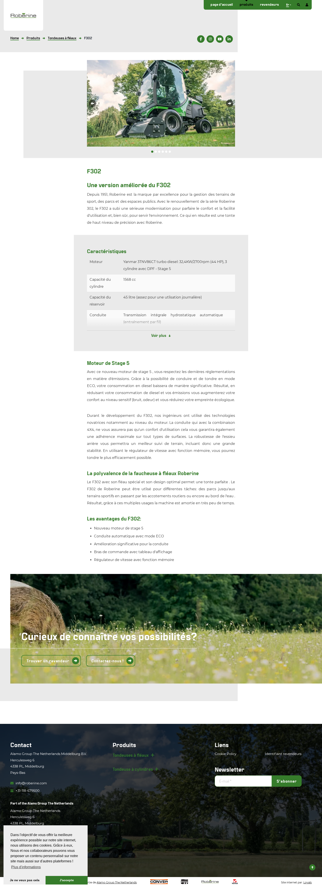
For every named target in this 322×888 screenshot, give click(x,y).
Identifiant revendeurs (283, 754)
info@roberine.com (31, 783)
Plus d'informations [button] (26, 867)
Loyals (307, 882)
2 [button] (156, 152)
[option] (161, 103)
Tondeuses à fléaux (131, 755)
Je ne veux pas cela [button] (24, 880)
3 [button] (159, 152)
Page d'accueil (222, 4)
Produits (246, 4)
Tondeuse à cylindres (133, 769)
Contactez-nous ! (107, 660)
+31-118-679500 (27, 791)
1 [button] (152, 152)
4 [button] (163, 152)
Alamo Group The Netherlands (50, 803)
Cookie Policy (225, 754)
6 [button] (170, 152)
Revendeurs (269, 4)
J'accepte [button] (67, 880)
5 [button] (166, 152)
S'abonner (287, 781)
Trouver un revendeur (48, 660)
